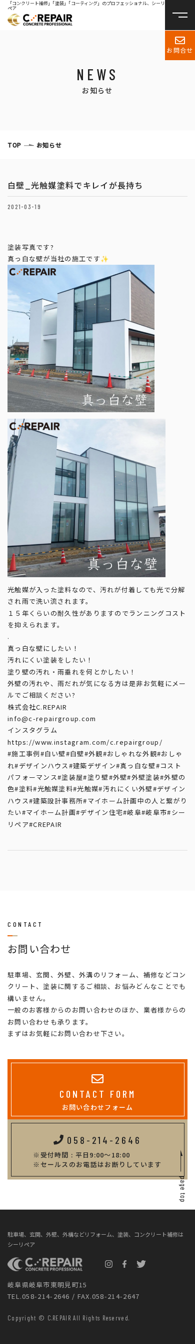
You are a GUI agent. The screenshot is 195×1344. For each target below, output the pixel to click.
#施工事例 (24, 753)
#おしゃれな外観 (130, 753)
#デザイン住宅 (99, 812)
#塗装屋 (70, 777)
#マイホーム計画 (49, 812)
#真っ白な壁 (136, 765)
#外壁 (118, 777)
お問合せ (179, 50)
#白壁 (75, 753)
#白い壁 (53, 753)
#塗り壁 (95, 777)
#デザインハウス (41, 765)
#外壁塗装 (143, 777)
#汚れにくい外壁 (125, 788)
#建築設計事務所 (56, 800)
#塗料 (23, 788)
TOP (15, 144)
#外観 (93, 753)
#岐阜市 (154, 812)
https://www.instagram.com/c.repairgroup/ (85, 742)
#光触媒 (85, 788)
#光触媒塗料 (53, 788)
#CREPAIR (45, 824)
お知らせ (49, 144)
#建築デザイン (92, 765)
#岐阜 (132, 812)
